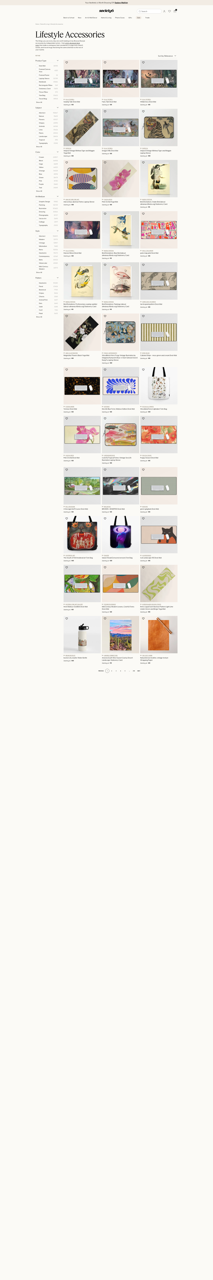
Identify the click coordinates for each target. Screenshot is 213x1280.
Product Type (41, 60)
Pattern (38, 278)
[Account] (164, 11)
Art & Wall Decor (91, 18)
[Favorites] (169, 11)
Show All (39, 102)
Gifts (130, 18)
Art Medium (40, 196)
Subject (39, 107)
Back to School (68, 18)
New (79, 18)
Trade (147, 18)
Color (38, 152)
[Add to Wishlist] (67, 62)
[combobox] (149, 11)
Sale (138, 18)
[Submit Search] (139, 11)
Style (37, 231)
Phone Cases (120, 18)
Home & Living (106, 18)
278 (134, 671)
